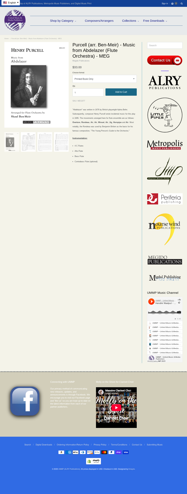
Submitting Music (155, 444)
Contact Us (137, 444)
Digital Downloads (44, 444)
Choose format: (78, 73)
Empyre (132, 469)
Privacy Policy (100, 444)
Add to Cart (121, 92)
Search (27, 444)
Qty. (73, 86)
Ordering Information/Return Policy (73, 444)
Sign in (165, 3)
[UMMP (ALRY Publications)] (15, 29)
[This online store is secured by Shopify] (93, 463)
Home (6, 38)
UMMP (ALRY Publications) (69, 469)
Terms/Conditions (119, 444)
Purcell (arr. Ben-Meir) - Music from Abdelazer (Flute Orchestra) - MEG (36, 38)
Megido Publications (81, 61)
